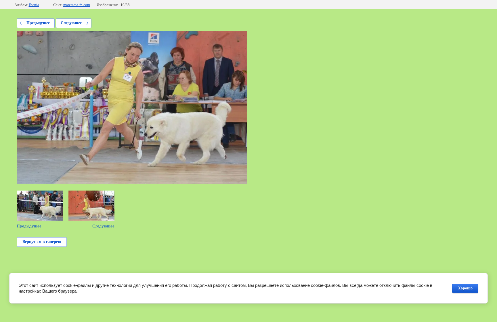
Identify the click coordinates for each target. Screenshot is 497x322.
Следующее (71, 23)
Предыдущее (38, 23)
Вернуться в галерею (41, 242)
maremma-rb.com (76, 5)
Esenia (34, 5)
